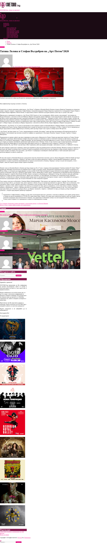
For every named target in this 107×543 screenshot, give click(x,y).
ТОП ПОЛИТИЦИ (12, 34)
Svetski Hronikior (17, 229)
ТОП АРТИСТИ (11, 28)
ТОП (4, 26)
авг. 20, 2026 (25, 229)
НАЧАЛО (6, 23)
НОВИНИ (6, 25)
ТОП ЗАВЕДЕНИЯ (12, 37)
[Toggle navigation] (0, 13)
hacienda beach (36, 66)
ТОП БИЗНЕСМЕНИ (13, 32)
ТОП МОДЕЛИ (11, 29)
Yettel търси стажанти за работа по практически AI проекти (18, 253)
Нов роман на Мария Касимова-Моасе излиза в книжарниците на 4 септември (23, 215)
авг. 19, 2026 (25, 249)
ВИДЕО (5, 38)
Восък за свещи (4, 534)
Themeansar (27, 537)
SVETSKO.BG (19, 66)
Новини (2, 47)
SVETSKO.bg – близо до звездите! (10, 10)
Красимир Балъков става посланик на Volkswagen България (18, 234)
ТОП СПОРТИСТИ (12, 35)
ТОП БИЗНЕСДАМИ (13, 31)
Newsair (20, 537)
